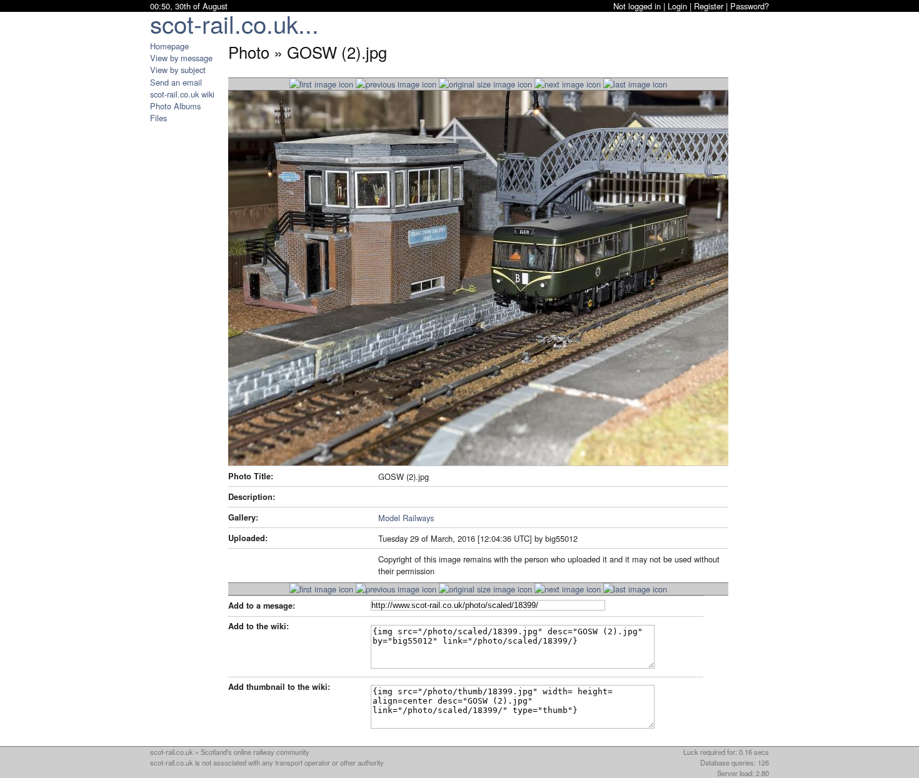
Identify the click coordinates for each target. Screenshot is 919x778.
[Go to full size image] (485, 84)
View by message (181, 58)
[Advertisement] (187, 311)
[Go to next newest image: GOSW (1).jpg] (396, 84)
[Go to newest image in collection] (321, 84)
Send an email (176, 82)
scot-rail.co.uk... (234, 23)
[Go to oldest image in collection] (635, 84)
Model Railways (406, 518)
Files (158, 118)
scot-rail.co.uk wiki (182, 94)
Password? (749, 6)
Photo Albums (175, 106)
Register (708, 6)
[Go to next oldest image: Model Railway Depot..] (568, 84)
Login (677, 6)
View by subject (178, 70)
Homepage (169, 46)
